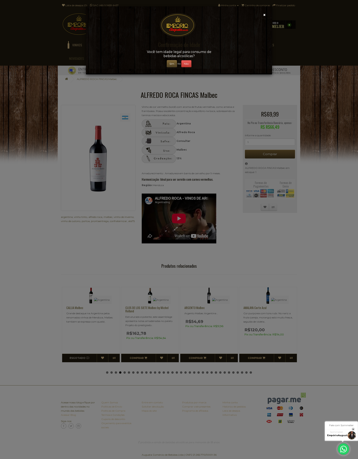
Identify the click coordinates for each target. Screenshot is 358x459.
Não (186, 63)
